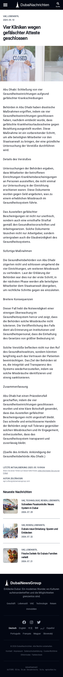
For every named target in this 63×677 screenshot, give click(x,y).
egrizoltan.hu (50, 670)
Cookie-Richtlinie (50, 651)
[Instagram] (31, 622)
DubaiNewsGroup (25, 583)
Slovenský (48, 633)
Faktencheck (37, 655)
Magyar (37, 633)
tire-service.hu (32, 670)
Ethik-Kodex (26, 655)
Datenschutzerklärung (33, 651)
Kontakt (9, 651)
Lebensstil (23, 603)
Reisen (53, 603)
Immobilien (31, 609)
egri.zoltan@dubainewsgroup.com (16, 481)
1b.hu (41, 670)
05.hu (17, 670)
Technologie (42, 603)
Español (50, 628)
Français (27, 633)
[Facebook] (24, 622)
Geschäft (11, 603)
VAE (32, 603)
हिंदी (36, 628)
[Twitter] (39, 622)
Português (15, 633)
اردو (42, 628)
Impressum (18, 651)
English (22, 628)
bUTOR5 (10, 670)
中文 (30, 628)
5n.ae (23, 670)
